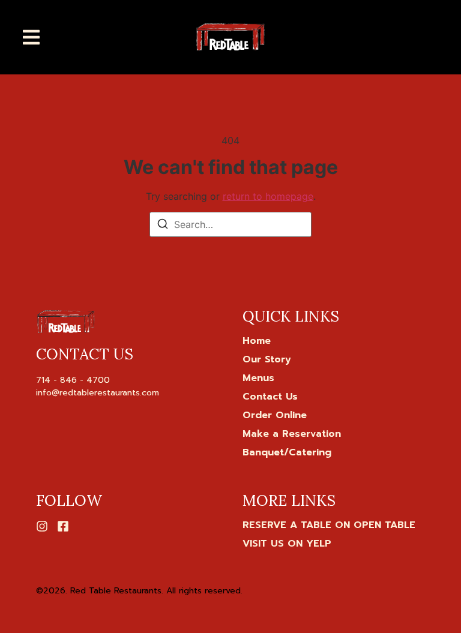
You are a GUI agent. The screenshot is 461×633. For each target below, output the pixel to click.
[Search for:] (230, 224)
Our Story (267, 359)
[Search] (162, 225)
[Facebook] (63, 526)
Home (257, 341)
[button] (31, 37)
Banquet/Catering (287, 452)
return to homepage (268, 196)
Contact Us (270, 396)
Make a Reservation (292, 434)
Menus (258, 378)
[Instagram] (42, 526)
